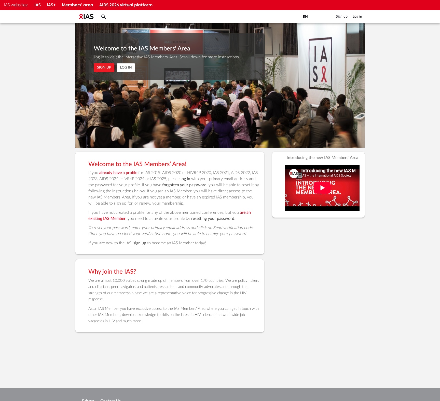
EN (305, 17)
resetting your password (212, 219)
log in (185, 179)
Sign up (342, 16)
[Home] (86, 16)
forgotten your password (184, 185)
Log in (357, 16)
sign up (139, 243)
